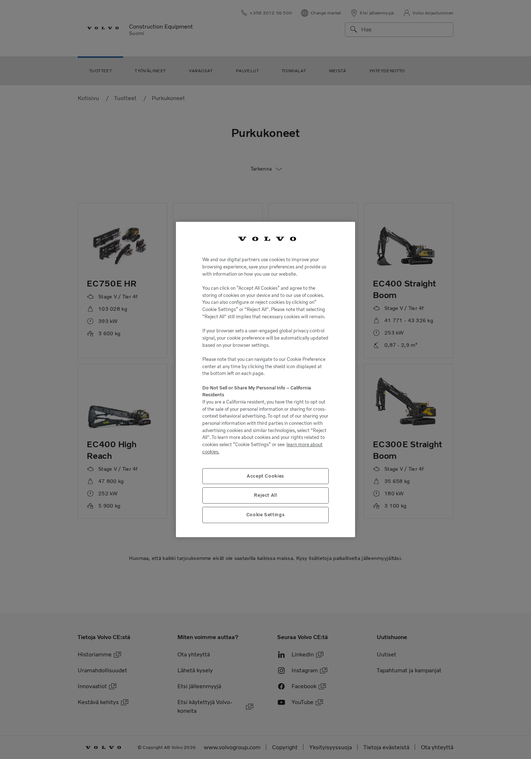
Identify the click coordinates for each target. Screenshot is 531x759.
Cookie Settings (265, 514)
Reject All (265, 495)
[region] (265, 380)
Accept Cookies (265, 476)
